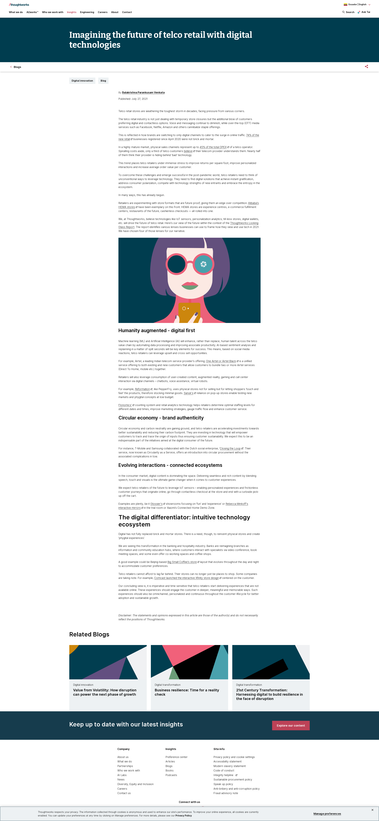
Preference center (177, 757)
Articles (170, 761)
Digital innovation (82, 80)
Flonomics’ (125, 405)
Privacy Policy (183, 815)
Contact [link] (127, 12)
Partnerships (125, 766)
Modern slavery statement (229, 766)
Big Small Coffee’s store (182, 561)
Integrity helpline (223, 775)
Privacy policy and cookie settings (234, 757)
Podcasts (171, 775)
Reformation (142, 389)
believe (188, 151)
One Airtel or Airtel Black (221, 361)
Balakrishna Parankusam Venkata (143, 92)
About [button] (114, 12)
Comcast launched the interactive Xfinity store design (186, 577)
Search (350, 12)
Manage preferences (327, 813)
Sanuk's (188, 393)
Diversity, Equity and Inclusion (135, 784)
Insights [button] (71, 12)
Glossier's (156, 503)
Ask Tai (366, 12)
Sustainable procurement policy (232, 779)
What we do (124, 761)
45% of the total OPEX (213, 147)
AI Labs (122, 775)
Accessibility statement (227, 761)
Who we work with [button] (52, 12)
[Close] (372, 810)
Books (170, 770)
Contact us (124, 793)
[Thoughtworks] (19, 3)
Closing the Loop (230, 448)
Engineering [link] (87, 12)
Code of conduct (223, 770)
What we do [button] (16, 12)
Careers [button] (102, 12)
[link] (291, 725)
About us (123, 757)
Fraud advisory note (225, 793)
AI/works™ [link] (32, 12)
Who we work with (128, 770)
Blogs (169, 766)
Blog (103, 80)
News (121, 779)
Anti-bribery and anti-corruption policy (236, 788)
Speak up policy (223, 784)
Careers (122, 788)
